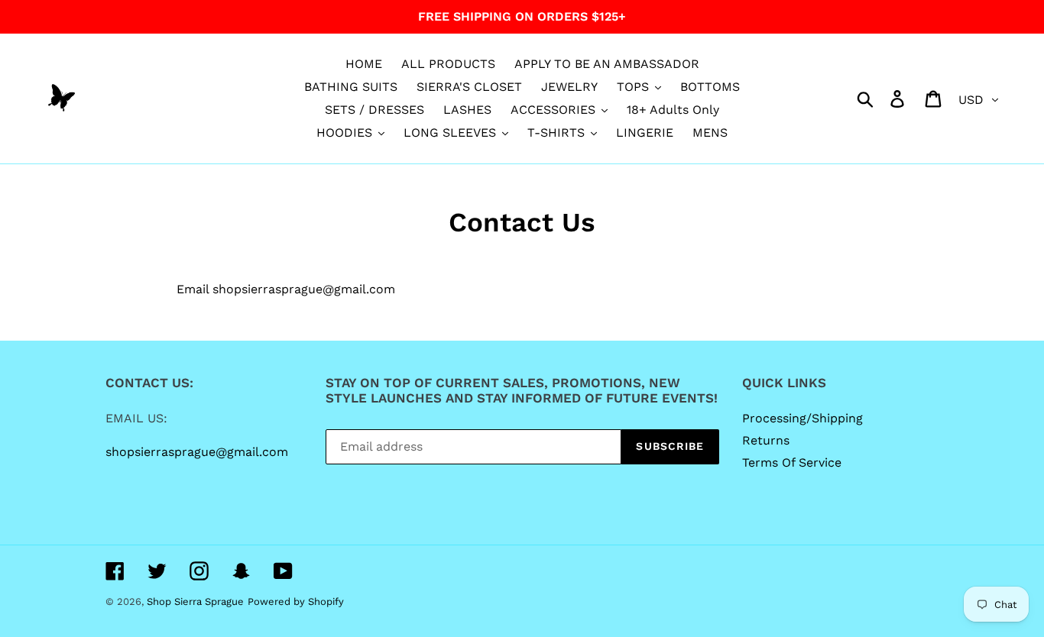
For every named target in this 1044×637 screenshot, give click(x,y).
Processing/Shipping (802, 418)
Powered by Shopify (296, 601)
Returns (765, 440)
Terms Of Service (791, 462)
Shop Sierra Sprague (195, 601)
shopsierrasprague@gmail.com (196, 452)
